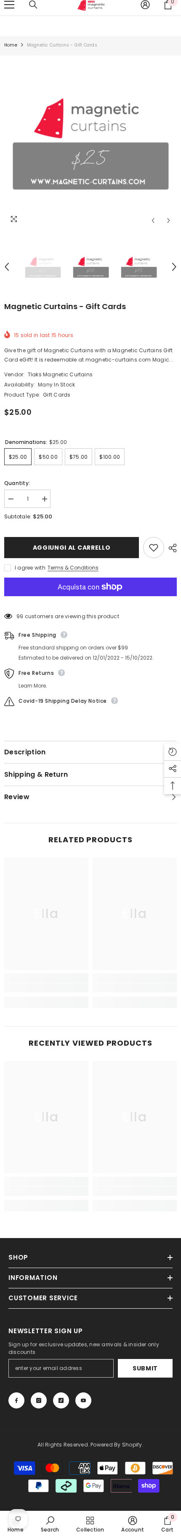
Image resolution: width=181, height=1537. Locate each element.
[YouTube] (83, 1400)
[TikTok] (61, 1400)
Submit (145, 1368)
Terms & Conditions (73, 567)
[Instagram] (39, 1400)
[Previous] (153, 220)
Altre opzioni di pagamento (90, 600)
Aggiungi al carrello (72, 547)
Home (10, 45)
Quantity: (17, 483)
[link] (46, 987)
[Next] (168, 220)
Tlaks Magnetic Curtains (60, 374)
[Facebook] (16, 1400)
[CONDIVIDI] (170, 548)
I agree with (30, 567)
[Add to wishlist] (153, 547)
